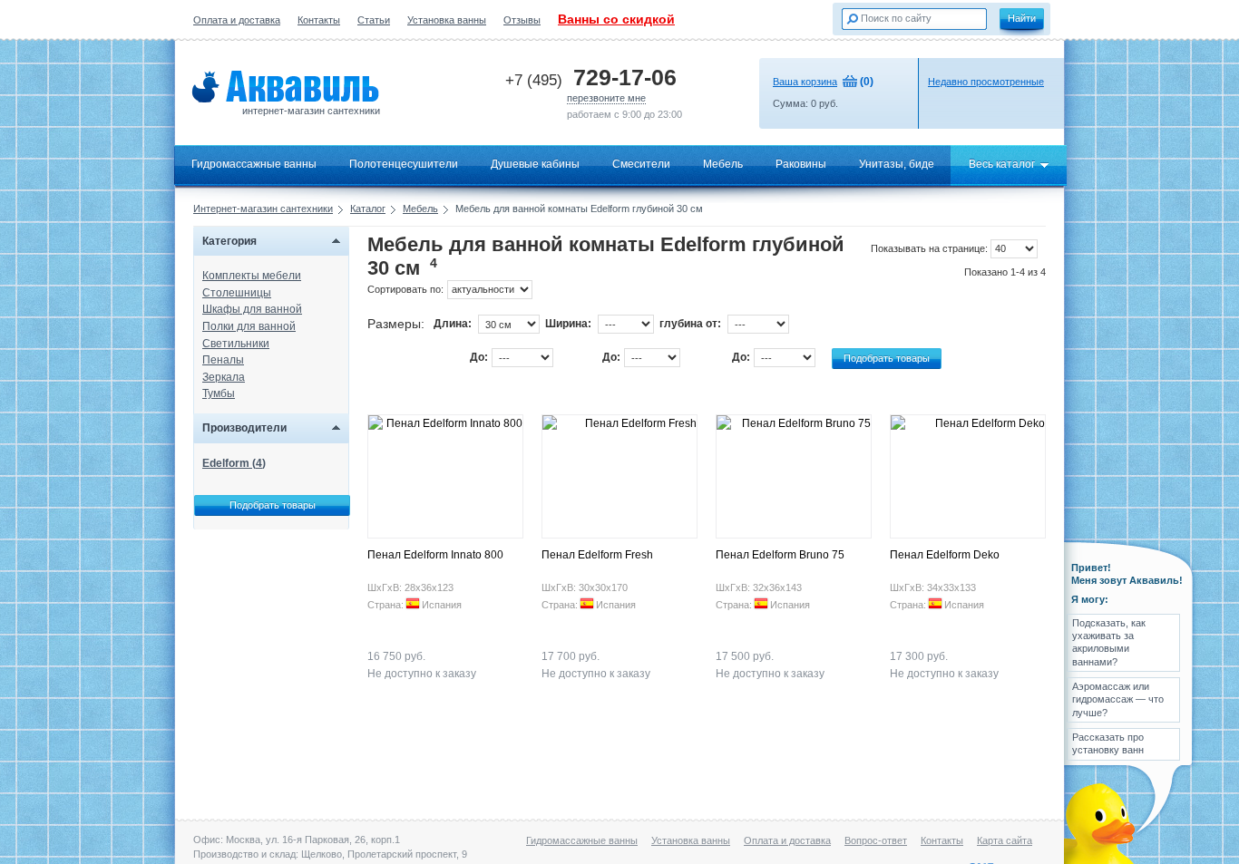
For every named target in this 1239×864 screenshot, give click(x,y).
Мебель (723, 164)
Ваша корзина (805, 81)
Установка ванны (446, 20)
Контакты (319, 20)
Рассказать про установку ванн (1108, 743)
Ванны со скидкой (616, 19)
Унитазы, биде (896, 164)
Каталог (367, 208)
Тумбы (218, 393)
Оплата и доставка (236, 20)
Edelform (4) (234, 463)
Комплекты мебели (251, 275)
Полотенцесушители (403, 164)
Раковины (801, 164)
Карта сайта (1004, 840)
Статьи (373, 20)
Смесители (641, 164)
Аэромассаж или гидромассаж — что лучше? (1118, 699)
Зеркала (223, 377)
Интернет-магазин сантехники (263, 208)
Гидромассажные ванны (254, 164)
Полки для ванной (249, 326)
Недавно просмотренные (986, 81)
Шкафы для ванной (252, 309)
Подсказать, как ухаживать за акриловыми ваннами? (1109, 642)
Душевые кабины (535, 164)
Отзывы (522, 20)
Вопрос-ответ (875, 840)
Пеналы (223, 360)
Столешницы (236, 292)
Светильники (235, 343)
